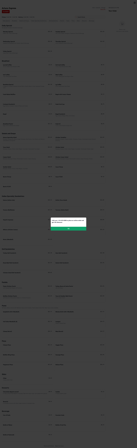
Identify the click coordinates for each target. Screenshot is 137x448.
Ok (68, 229)
